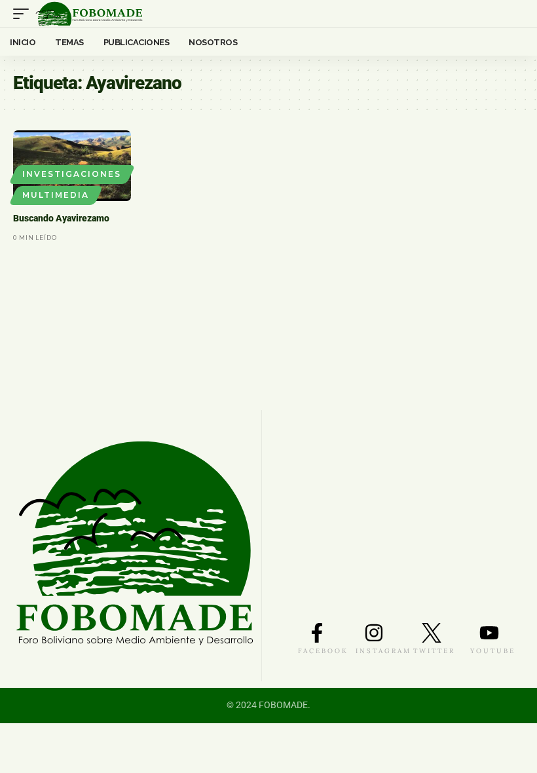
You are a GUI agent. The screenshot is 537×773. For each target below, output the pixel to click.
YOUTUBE (492, 651)
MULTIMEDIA (55, 195)
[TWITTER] (431, 633)
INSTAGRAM (383, 651)
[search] (515, 14)
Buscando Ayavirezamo (61, 218)
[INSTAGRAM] (374, 633)
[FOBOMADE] (89, 14)
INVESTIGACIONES (71, 174)
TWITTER (434, 651)
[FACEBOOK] (317, 633)
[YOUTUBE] (489, 633)
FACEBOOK (323, 651)
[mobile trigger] (24, 14)
